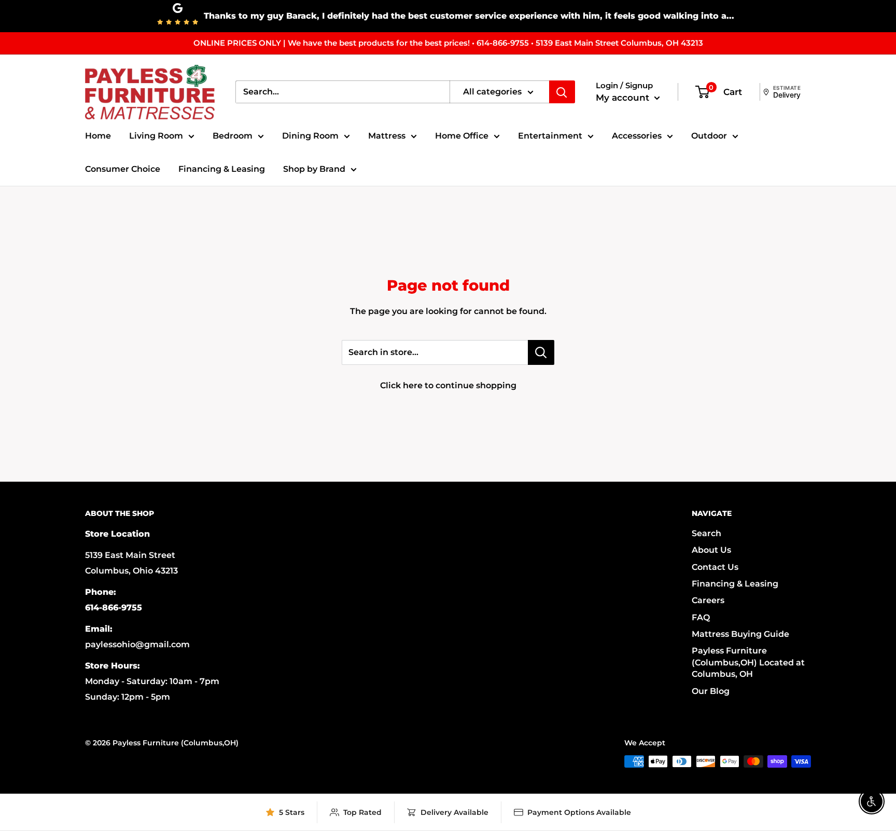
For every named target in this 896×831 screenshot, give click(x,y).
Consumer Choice (122, 169)
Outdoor (709, 136)
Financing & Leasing (221, 169)
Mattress (386, 136)
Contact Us (715, 567)
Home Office (461, 136)
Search (706, 533)
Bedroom (233, 136)
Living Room (156, 136)
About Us (711, 550)
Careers (708, 600)
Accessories (637, 136)
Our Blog (711, 691)
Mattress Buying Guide (740, 634)
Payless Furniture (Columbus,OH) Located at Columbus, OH (748, 662)
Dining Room (310, 136)
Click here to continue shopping (448, 385)
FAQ (701, 617)
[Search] (562, 91)
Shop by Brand (314, 169)
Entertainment (550, 136)
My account (624, 97)
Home (98, 136)
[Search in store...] (541, 352)
